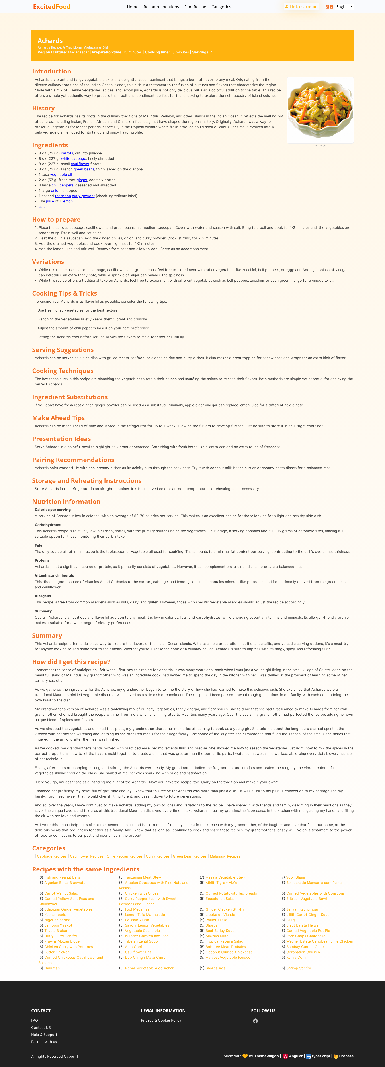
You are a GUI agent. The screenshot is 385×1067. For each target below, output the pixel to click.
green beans (84, 169)
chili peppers (62, 185)
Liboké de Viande (220, 914)
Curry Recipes (158, 856)
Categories (221, 6)
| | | (304, 1056)
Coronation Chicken (303, 952)
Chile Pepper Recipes (125, 856)
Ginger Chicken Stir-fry (225, 909)
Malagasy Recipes (225, 856)
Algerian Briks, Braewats (64, 882)
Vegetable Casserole (142, 930)
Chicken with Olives (141, 893)
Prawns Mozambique (62, 941)
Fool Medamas (137, 909)
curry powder (83, 196)
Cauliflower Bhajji (139, 952)
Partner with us (44, 1041)
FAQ (34, 1020)
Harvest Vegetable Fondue (228, 957)
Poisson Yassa (137, 920)
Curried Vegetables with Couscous (315, 893)
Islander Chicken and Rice (146, 936)
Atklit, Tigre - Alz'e (221, 882)
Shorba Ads (215, 968)
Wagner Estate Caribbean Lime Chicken (319, 941)
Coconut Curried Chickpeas (229, 952)
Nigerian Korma (57, 920)
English (343, 6)
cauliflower (80, 164)
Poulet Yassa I (217, 920)
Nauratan (52, 968)
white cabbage (73, 158)
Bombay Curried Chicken (307, 946)
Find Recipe (195, 6)
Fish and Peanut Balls (62, 877)
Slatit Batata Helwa (302, 925)
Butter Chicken (56, 952)
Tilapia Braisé (55, 930)
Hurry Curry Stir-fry (60, 936)
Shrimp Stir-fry (298, 968)
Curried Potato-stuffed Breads (231, 893)
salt (42, 206)
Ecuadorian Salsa (220, 898)
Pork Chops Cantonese (305, 936)
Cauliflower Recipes (86, 856)
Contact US (41, 1027)
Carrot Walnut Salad (61, 893)
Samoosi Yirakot (58, 925)
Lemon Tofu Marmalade (145, 914)
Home (132, 6)
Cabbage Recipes (52, 856)
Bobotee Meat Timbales (226, 946)
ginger (82, 180)
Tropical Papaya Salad (224, 941)
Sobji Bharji (295, 877)
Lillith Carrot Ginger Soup (308, 914)
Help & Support (44, 1034)
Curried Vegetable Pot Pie (308, 930)
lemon (67, 201)
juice (50, 201)
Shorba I (213, 925)
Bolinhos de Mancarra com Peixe (314, 882)
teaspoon (63, 196)
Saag (290, 920)
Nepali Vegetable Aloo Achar (149, 968)
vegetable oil (61, 174)
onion (55, 190)
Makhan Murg (217, 936)
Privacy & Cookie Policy (161, 1020)
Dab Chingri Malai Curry (145, 957)
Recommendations (161, 6)
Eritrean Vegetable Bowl (306, 898)
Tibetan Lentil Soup (141, 941)
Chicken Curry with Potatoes (68, 946)
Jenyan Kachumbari (302, 909)
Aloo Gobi (133, 946)
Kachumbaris (55, 914)
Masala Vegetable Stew (225, 877)
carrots (67, 153)
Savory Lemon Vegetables (147, 925)
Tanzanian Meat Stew (143, 877)
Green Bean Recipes (190, 856)
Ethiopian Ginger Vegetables (68, 909)
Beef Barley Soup (220, 930)
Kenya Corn (296, 957)
